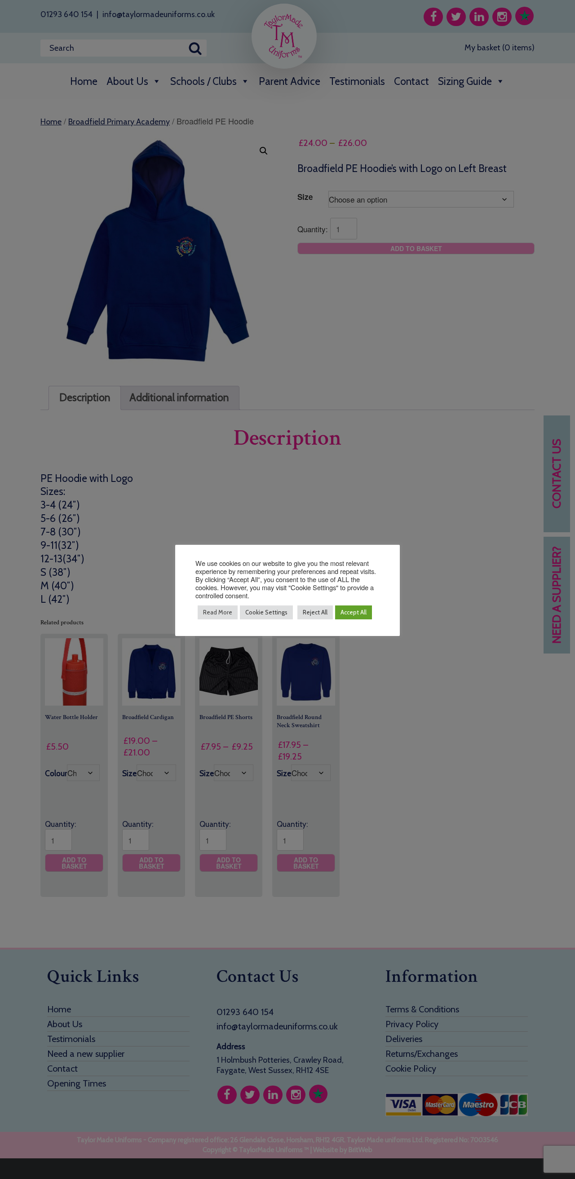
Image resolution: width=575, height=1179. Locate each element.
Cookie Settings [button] (266, 612)
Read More (217, 612)
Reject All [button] (315, 612)
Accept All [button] (354, 612)
